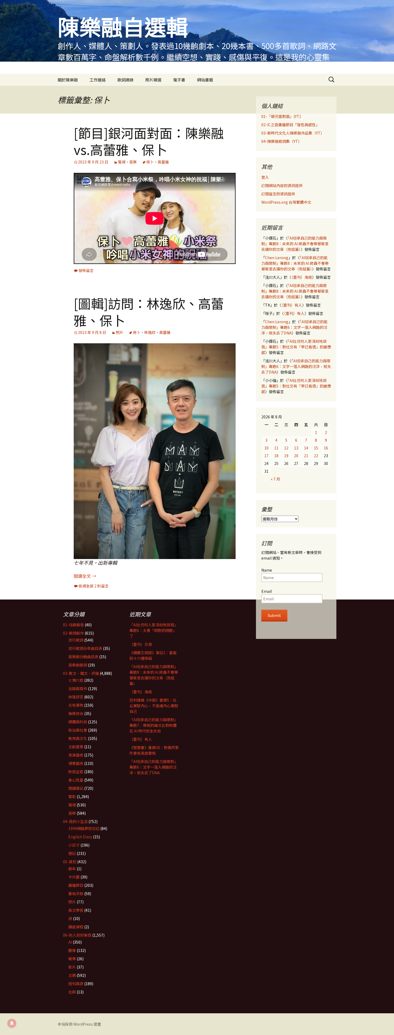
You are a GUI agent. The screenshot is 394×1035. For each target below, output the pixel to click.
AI (70, 942)
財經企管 (75, 771)
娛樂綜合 (75, 713)
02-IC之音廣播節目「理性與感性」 (290, 124)
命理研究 (75, 696)
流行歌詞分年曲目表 (85, 648)
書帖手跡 (75, 893)
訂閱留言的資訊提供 (278, 193)
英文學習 (75, 910)
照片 (119, 332)
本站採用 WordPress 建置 (79, 1024)
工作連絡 (98, 80)
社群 (72, 992)
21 (306, 455)
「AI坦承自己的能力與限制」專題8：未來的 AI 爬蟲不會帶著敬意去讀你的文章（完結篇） (295, 243)
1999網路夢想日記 (83, 828)
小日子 (74, 845)
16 (326, 448)
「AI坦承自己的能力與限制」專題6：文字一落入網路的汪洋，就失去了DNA (294, 327)
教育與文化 (77, 738)
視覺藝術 (75, 763)
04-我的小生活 (75, 821)
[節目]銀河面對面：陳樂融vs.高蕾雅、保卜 (149, 141)
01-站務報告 (73, 624)
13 (296, 448)
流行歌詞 (75, 640)
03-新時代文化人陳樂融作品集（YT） (292, 133)
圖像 (72, 950)
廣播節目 (75, 885)
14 (306, 448)
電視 (121, 162)
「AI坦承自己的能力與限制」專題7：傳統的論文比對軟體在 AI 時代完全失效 (153, 725)
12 (286, 448)
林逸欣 (149, 332)
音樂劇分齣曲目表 (83, 656)
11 (276, 448)
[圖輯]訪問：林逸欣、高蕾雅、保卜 (149, 311)
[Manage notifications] (12, 1023)
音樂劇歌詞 (77, 665)
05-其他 (69, 861)
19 (286, 455)
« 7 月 (275, 479)
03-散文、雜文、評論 (81, 673)
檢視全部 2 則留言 (94, 586)
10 (266, 448)
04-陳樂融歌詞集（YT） (281, 141)
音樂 (133, 162)
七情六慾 (75, 680)
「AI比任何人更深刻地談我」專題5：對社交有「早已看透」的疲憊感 (296, 346)
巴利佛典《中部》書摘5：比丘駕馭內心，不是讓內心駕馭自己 (153, 705)
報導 (72, 958)
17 (266, 455)
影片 (72, 967)
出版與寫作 (77, 688)
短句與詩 (75, 983)
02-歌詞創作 (73, 633)
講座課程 (75, 926)
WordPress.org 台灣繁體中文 (286, 202)
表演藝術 (75, 755)
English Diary (80, 836)
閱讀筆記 (75, 788)
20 (296, 455)
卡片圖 (74, 877)
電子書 (179, 80)
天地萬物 (75, 705)
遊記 (72, 853)
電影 (72, 796)
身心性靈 (75, 780)
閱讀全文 (85, 576)
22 (316, 455)
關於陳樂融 (68, 80)
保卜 (150, 162)
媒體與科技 (77, 721)
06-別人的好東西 (77, 935)
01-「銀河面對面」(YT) (281, 116)
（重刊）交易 (140, 644)
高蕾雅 (163, 162)
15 (316, 448)
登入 (265, 177)
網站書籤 (205, 80)
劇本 (72, 868)
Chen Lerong (276, 257)
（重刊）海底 (301, 277)
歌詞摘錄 (125, 80)
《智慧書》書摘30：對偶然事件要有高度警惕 (154, 750)
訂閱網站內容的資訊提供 (282, 185)
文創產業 (75, 746)
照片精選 (153, 80)
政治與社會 (77, 730)
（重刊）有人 (291, 305)
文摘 (72, 975)
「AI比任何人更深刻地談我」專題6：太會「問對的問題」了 (153, 630)
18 (276, 455)
